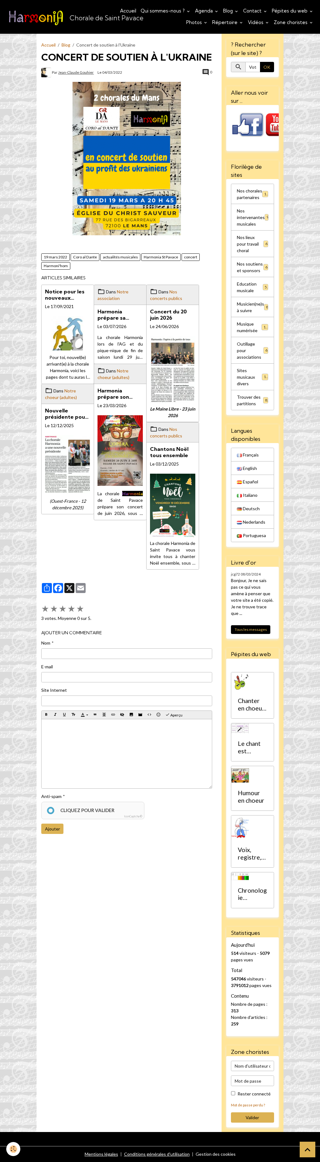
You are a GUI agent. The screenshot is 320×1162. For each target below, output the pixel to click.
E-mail (47, 666)
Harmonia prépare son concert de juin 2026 (117, 393)
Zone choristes (291, 22)
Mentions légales (101, 1154)
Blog (228, 11)
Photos (194, 22)
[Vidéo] (140, 715)
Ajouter (52, 828)
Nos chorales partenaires (252, 194)
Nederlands (253, 522)
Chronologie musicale (252, 894)
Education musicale (252, 287)
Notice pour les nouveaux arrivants (64, 294)
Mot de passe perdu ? (248, 1105)
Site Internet (54, 690)
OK (266, 67)
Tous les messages (251, 629)
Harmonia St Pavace (161, 257)
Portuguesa (254, 535)
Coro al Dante (85, 257)
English (249, 468)
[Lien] (113, 715)
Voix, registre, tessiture (250, 853)
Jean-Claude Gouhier (76, 72)
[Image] (131, 715)
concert (190, 257)
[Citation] (95, 715)
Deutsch (251, 508)
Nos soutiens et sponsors (252, 267)
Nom (45, 643)
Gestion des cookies (216, 1154)
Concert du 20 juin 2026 (168, 314)
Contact (253, 11)
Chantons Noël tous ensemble (169, 452)
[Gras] (46, 715)
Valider (252, 1117)
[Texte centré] (104, 715)
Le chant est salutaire (250, 747)
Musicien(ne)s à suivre (252, 307)
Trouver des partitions (252, 400)
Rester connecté (254, 1093)
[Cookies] (13, 1149)
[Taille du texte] (73, 715)
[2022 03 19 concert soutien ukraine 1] (126, 158)
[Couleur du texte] (84, 715)
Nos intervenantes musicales (253, 217)
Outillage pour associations (252, 350)
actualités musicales (120, 257)
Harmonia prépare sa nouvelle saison (117, 314)
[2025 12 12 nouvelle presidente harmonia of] (67, 464)
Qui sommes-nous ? (163, 11)
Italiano (250, 495)
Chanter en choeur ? (251, 704)
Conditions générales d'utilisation (157, 1154)
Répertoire (225, 22)
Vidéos (256, 22)
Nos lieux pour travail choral (252, 244)
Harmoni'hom (56, 265)
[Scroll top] (307, 1149)
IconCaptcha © (133, 816)
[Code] (149, 715)
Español (250, 481)
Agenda (204, 11)
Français (250, 454)
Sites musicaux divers (252, 377)
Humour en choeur (251, 796)
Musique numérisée (252, 327)
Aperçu (176, 715)
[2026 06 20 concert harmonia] (172, 369)
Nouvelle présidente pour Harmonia (66, 413)
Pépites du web (290, 11)
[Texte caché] (122, 715)
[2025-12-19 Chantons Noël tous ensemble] (172, 506)
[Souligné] (64, 715)
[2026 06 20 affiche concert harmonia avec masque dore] (120, 450)
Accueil (128, 11)
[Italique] (55, 715)
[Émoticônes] (158, 715)
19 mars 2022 (55, 257)
